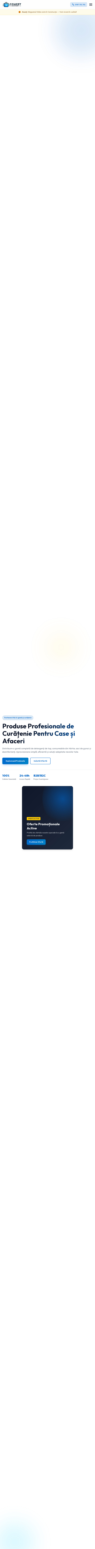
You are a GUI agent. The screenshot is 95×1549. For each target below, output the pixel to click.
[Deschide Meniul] (91, 4)
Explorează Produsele (15, 761)
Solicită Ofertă (40, 761)
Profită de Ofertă (36, 842)
